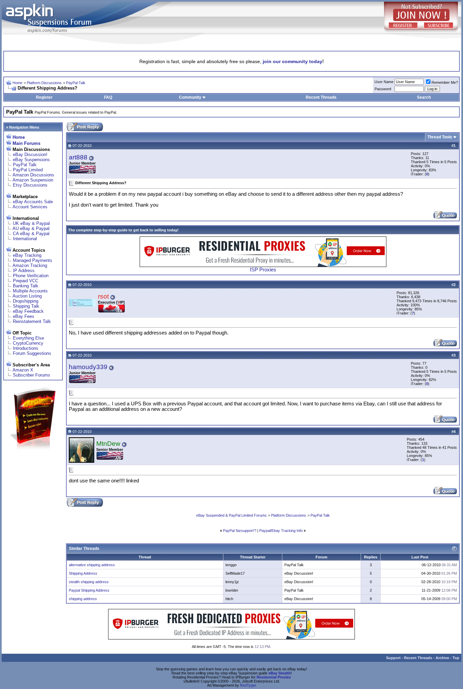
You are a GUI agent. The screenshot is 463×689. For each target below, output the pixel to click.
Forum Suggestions (32, 353)
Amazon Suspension (33, 180)
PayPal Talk (75, 83)
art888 (78, 157)
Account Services (30, 206)
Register (44, 97)
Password (383, 89)
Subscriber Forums (31, 375)
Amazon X (23, 369)
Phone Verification (30, 275)
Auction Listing (27, 296)
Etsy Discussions (30, 185)
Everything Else (28, 338)
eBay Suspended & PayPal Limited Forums (231, 515)
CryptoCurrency (28, 343)
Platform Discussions (44, 83)
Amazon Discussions (33, 174)
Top (455, 658)
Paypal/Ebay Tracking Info (281, 531)
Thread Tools (439, 137)
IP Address (24, 270)
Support (393, 658)
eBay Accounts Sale (33, 201)
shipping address (83, 599)
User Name (384, 82)
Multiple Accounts (30, 290)
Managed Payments (32, 260)
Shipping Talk (26, 306)
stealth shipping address (89, 582)
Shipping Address (83, 573)
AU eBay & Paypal (31, 228)
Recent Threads (321, 97)
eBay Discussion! (30, 154)
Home (17, 83)
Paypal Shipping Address (89, 590)
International (25, 238)
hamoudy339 (88, 366)
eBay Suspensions (31, 159)
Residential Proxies (274, 677)
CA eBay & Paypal (31, 233)
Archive (442, 658)
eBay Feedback (28, 311)
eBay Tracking (27, 255)
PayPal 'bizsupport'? (239, 531)
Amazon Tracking (30, 265)
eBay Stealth (279, 673)
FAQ (108, 97)
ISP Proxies (263, 269)
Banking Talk (25, 285)
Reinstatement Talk (32, 321)
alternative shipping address (92, 565)
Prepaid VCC (25, 280)
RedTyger (248, 685)
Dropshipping (25, 301)
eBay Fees (23, 316)
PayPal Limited (28, 169)
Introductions (25, 348)
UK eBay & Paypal (31, 223)
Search (424, 97)
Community (190, 97)
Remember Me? (444, 82)
